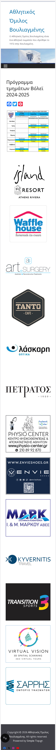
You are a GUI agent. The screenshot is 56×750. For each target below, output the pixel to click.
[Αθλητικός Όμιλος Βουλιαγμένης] (28, 50)
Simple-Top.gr (35, 740)
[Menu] (5, 66)
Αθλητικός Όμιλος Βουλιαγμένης (26, 20)
